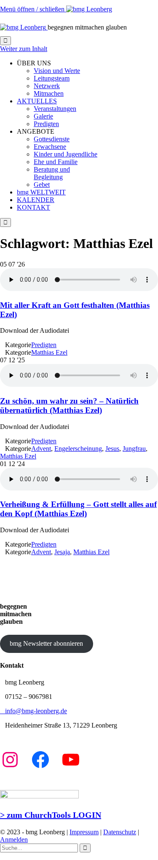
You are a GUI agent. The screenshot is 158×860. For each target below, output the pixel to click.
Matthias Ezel (49, 352)
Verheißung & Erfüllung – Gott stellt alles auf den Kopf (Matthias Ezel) (78, 509)
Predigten (43, 344)
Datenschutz (119, 832)
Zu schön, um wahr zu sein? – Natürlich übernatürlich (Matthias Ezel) (69, 405)
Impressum (84, 832)
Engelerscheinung (78, 448)
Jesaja (62, 551)
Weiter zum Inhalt (23, 48)
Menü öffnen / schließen (33, 9)
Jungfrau (134, 448)
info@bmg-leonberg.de (33, 710)
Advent (41, 448)
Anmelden (14, 839)
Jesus (112, 448)
